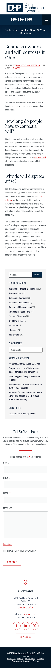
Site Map (20, 658)
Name (6, 463)
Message (7, 508)
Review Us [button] (25, 637)
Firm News (13, 325)
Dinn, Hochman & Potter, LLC (28, 65)
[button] (47, 19)
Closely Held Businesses (20, 307)
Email (7, 493)
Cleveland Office (25, 607)
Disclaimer (7, 544)
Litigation (16, 68)
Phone (6, 478)
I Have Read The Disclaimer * (21, 551)
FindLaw (36, 661)
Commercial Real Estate (19, 311)
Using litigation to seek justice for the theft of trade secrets (25, 386)
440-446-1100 (21, 19)
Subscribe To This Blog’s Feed (22, 413)
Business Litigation (17, 298)
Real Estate (14, 334)
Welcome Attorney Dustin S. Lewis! (25, 363)
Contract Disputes (17, 316)
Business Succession (18, 302)
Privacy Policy (30, 658)
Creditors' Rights (16, 321)
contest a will (40, 157)
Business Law (15, 293)
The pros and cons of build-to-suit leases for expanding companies (24, 370)
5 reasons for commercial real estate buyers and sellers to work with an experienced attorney (25, 396)
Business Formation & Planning (23, 288)
